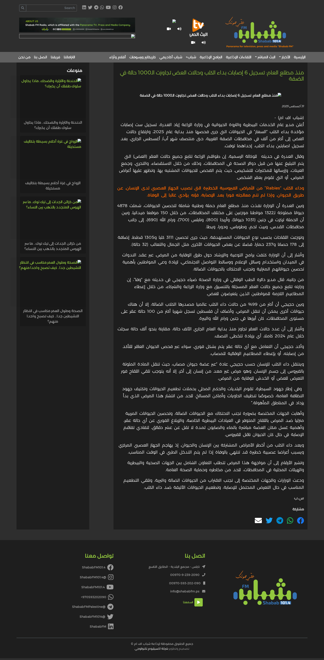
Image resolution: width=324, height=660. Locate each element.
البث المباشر (267, 57)
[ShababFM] (84, 8)
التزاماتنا (69, 57)
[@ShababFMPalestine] (96, 8)
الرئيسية (300, 57)
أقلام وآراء (117, 57)
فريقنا (55, 57)
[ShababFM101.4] (120, 8)
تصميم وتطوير (162, 649)
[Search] (22, 8)
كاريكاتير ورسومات (142, 57)
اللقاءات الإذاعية (238, 57)
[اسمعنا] (203, 42)
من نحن (24, 57)
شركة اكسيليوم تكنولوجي (151, 649)
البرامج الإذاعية (211, 57)
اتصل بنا (40, 57)
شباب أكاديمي (170, 57)
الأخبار (286, 57)
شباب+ (191, 57)
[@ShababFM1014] (90, 8)
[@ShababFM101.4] (115, 8)
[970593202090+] (102, 8)
